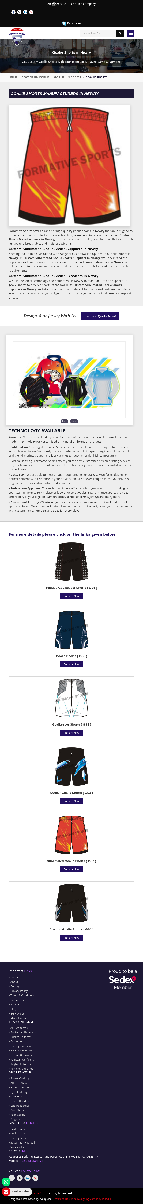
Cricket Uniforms (20, 1037)
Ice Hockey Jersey (21, 1050)
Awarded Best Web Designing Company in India (82, 1199)
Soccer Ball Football (22, 1142)
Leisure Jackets (19, 1105)
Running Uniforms (21, 1068)
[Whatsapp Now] (6, 1182)
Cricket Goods (19, 1133)
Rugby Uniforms (20, 1064)
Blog (13, 1009)
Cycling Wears (19, 1041)
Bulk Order (17, 1013)
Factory (15, 986)
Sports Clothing (19, 1078)
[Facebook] (13, 12)
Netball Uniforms (21, 1055)
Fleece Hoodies (19, 1101)
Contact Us (17, 1000)
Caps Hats (16, 1096)
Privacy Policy (19, 991)
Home (13, 77)
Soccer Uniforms (36, 77)
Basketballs (17, 1129)
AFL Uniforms (19, 1028)
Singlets (15, 1119)
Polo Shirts (17, 1110)
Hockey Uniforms (21, 1046)
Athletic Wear (18, 1083)
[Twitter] (19, 12)
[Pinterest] (31, 12)
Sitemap (15, 1004)
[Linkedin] (25, 12)
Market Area (18, 1018)
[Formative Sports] (17, 37)
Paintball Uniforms (22, 1059)
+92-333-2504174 (31, 1161)
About (14, 981)
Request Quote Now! (100, 316)
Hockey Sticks (18, 1138)
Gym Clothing (18, 1092)
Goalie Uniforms (67, 77)
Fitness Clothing (20, 1087)
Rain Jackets (17, 1114)
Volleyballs (17, 1147)
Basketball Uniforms (23, 1032)
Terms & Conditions (22, 995)
